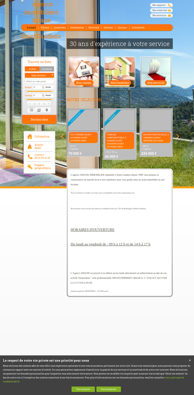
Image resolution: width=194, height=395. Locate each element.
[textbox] (39, 81)
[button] (32, 68)
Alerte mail (39, 146)
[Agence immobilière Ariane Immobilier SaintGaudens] (41, 36)
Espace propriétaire (43, 166)
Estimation (42, 136)
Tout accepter (83, 389)
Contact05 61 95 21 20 (42, 156)
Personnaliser (108, 389)
